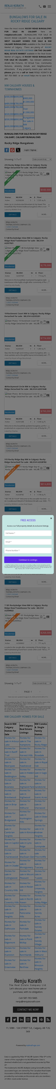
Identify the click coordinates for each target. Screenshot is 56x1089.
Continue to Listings (28, 559)
